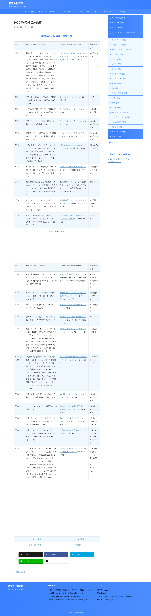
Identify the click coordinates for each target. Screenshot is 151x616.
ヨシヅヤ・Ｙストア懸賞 (121, 117)
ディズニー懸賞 (28, 12)
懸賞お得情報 (16, 3)
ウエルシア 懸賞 (118, 54)
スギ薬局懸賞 (117, 83)
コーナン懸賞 (117, 69)
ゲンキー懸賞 (117, 64)
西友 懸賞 (115, 88)
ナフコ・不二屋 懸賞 (119, 93)
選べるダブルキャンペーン (70, 109)
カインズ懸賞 (117, 59)
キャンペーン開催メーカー (104, 12)
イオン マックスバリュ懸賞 (122, 50)
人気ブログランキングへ (118, 159)
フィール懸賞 (117, 107)
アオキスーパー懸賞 (119, 40)
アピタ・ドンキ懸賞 (119, 45)
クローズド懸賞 (85, 12)
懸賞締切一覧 (20, 572)
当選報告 (123, 12)
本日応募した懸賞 (118, 23)
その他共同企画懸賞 (119, 122)
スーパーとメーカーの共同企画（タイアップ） (126, 33)
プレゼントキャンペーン (69, 97)
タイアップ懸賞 (66, 12)
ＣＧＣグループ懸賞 (119, 79)
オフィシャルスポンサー (47, 12)
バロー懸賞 (116, 98)
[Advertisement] (56, 247)
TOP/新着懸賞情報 (118, 18)
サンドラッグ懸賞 (118, 74)
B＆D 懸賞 (115, 103)
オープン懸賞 (116, 136)
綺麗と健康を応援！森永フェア (72, 274)
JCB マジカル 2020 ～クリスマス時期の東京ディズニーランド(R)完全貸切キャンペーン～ (73, 56)
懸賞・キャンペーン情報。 (16, 589)
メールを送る (109, 599)
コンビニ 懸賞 (117, 127)
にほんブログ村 (114, 161)
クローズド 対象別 (118, 132)
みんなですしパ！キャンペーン (72, 121)
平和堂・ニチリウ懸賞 (120, 112)
